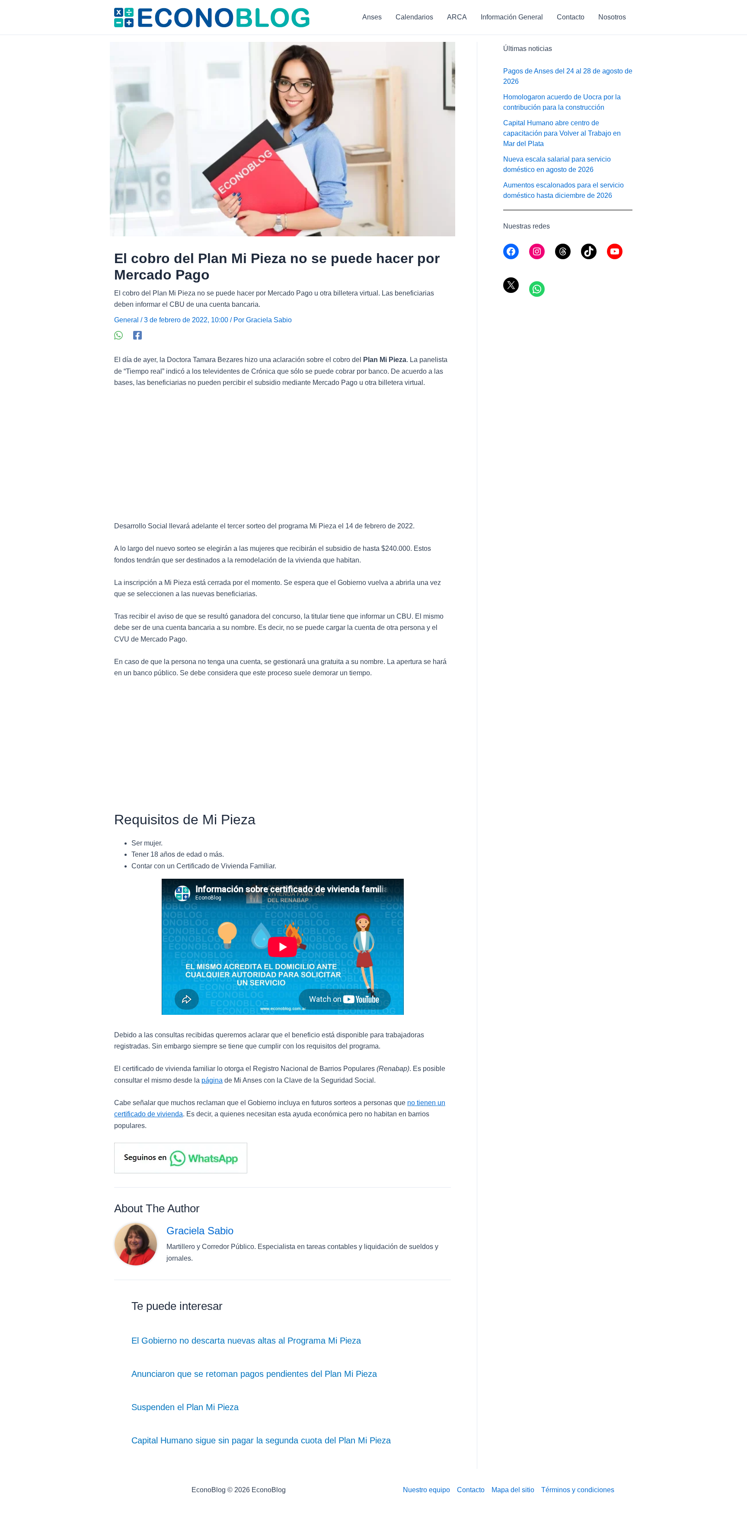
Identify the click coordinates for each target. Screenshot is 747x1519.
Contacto (570, 17)
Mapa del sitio (513, 1490)
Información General (512, 17)
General (126, 320)
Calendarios (414, 17)
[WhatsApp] (118, 335)
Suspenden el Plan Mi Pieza (185, 1407)
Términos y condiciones (577, 1490)
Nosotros (612, 17)
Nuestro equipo (426, 1490)
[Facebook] (137, 335)
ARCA (457, 17)
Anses (372, 17)
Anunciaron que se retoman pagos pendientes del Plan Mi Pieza (254, 1374)
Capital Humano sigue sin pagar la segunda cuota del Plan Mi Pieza (261, 1440)
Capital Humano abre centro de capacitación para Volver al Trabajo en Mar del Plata (562, 133)
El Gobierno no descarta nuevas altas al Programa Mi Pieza (246, 1340)
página (212, 1080)
